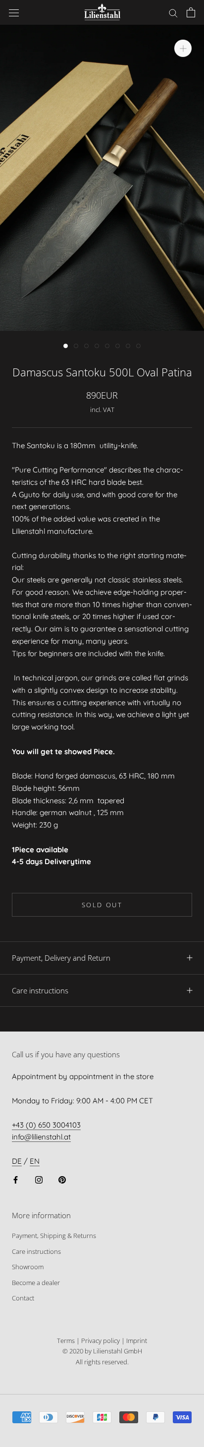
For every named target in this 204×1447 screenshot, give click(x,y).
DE (17, 1161)
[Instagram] (39, 1179)
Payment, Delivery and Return (61, 958)
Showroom (28, 1266)
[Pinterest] (62, 1179)
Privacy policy (100, 1340)
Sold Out (102, 904)
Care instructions (40, 990)
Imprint (136, 1340)
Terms (66, 1340)
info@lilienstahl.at (41, 1136)
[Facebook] (15, 1179)
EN (35, 1161)
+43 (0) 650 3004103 (46, 1125)
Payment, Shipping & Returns (54, 1235)
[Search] (173, 12)
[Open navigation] (14, 12)
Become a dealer (36, 1282)
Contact (23, 1297)
